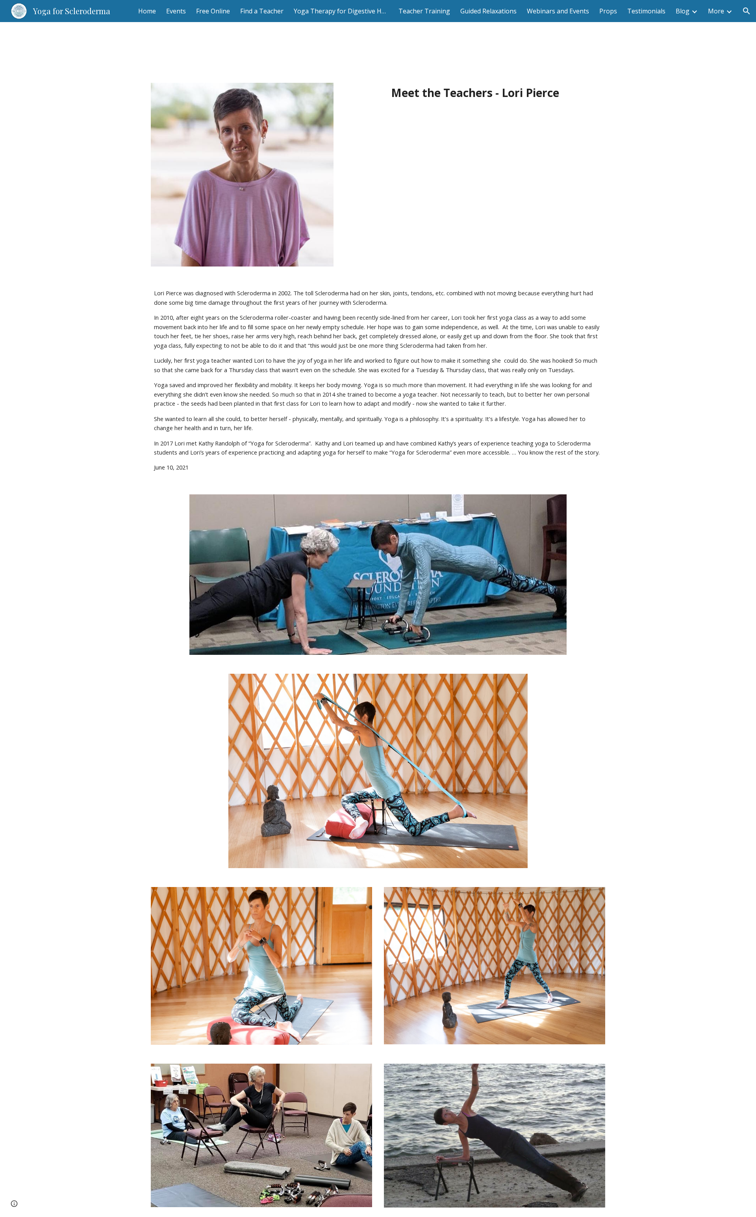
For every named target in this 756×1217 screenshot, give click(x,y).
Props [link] (608, 11)
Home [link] (147, 11)
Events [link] (176, 11)
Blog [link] (682, 11)
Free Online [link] (213, 11)
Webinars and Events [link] (558, 11)
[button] (746, 11)
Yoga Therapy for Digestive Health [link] (341, 11)
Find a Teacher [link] (262, 11)
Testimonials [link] (646, 11)
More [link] (716, 11)
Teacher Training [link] (424, 11)
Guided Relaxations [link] (488, 11)
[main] (475, 93)
